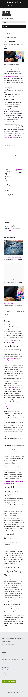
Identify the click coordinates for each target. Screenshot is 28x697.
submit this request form (15, 137)
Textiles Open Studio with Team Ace (13, 280)
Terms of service (16, 692)
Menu (6, 26)
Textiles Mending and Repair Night (13, 257)
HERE (12, 342)
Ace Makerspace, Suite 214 (12, 225)
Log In (15, 5)
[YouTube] (10, 2)
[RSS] (15, 2)
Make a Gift (20, 5)
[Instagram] (20, 2)
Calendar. (4, 661)
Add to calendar (11, 145)
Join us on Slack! (6, 669)
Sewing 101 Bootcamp (9, 303)
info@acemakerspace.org (11, 406)
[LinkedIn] (18, 2)
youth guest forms (9, 387)
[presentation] (13, 247)
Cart (12, 5)
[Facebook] (8, 2)
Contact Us (7, 5)
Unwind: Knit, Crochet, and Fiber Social (9, 313)
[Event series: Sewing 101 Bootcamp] (22, 305)
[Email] (13, 2)
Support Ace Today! (9, 681)
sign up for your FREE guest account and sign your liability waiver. (13, 361)
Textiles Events (9, 185)
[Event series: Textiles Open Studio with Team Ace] (22, 282)
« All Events (7, 33)
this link (19, 373)
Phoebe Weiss (18, 169)
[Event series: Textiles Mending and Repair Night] (22, 259)
